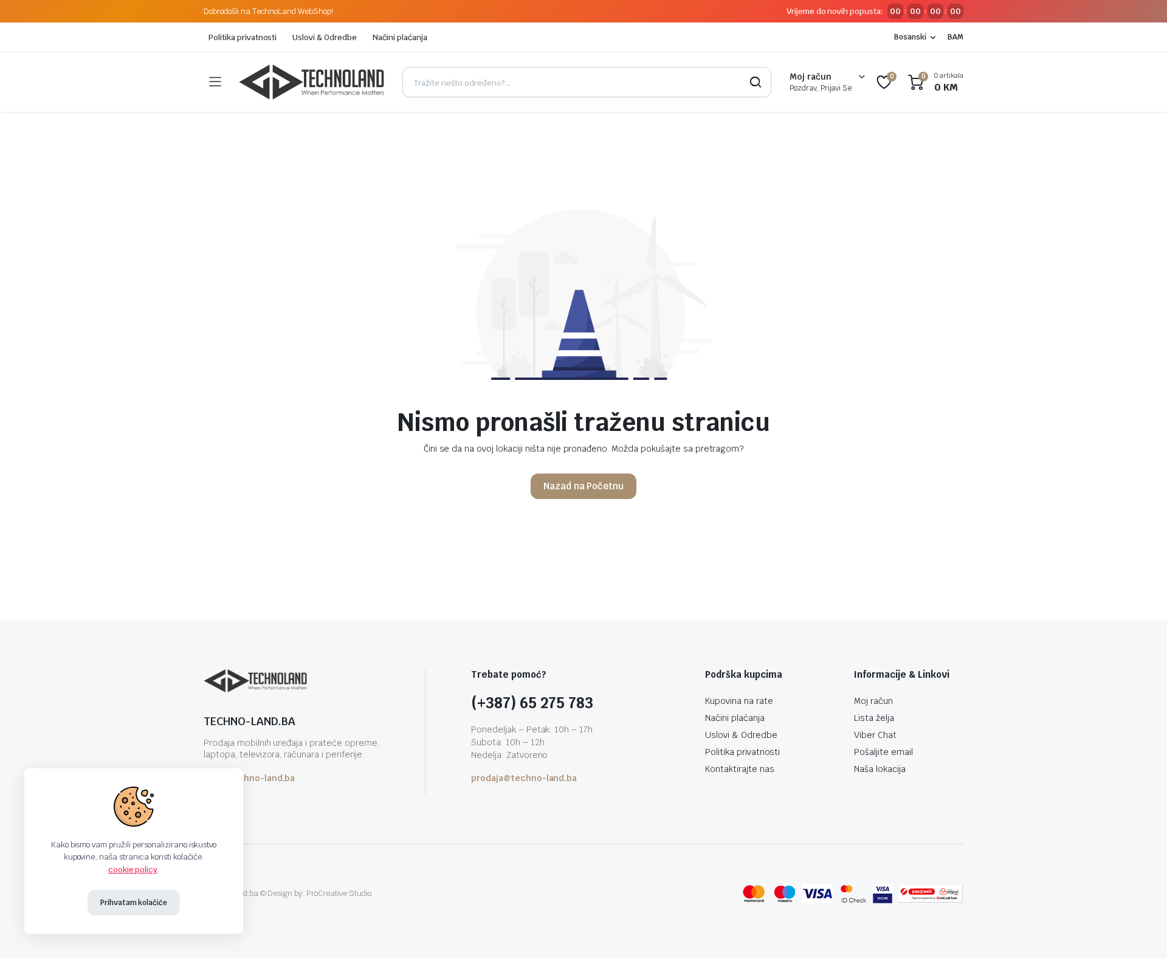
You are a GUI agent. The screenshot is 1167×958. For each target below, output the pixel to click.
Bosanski (910, 37)
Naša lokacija (880, 768)
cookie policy (133, 869)
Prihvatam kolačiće (133, 903)
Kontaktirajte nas (739, 768)
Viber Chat (875, 734)
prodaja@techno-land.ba (524, 778)
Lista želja (874, 717)
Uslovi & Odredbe (324, 37)
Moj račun (873, 700)
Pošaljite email (883, 751)
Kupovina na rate (739, 700)
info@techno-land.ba (249, 778)
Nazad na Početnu (583, 486)
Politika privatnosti (242, 37)
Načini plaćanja (400, 37)
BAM (955, 37)
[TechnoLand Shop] (311, 82)
